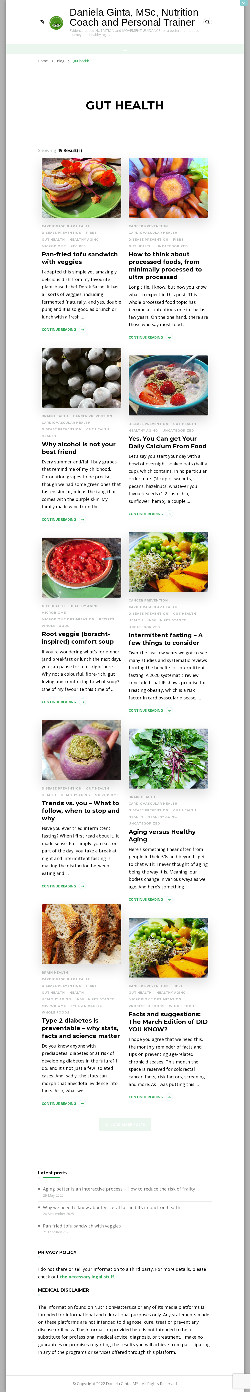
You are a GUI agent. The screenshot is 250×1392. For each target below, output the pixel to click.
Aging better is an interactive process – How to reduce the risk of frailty (119, 1189)
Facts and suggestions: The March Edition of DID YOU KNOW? (168, 1022)
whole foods (55, 626)
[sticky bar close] (244, 3)
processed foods (146, 1006)
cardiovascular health (66, 226)
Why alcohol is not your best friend (79, 448)
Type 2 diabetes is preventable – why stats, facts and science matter (81, 1028)
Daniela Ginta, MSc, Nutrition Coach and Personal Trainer (134, 17)
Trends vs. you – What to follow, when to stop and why (81, 811)
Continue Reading (59, 329)
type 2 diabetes (86, 1006)
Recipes (78, 246)
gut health (53, 239)
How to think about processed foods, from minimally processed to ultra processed (165, 266)
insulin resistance (167, 620)
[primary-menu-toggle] (125, 49)
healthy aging (84, 239)
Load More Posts (128, 1124)
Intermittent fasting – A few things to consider (166, 639)
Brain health (55, 416)
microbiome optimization (68, 619)
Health (49, 436)
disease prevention (62, 233)
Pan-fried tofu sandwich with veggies (80, 258)
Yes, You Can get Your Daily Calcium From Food (168, 442)
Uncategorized (172, 246)
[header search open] (207, 22)
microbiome (54, 246)
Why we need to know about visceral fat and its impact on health (111, 1207)
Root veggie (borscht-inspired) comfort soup (78, 637)
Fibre (91, 233)
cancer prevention (148, 226)
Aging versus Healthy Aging (162, 835)
